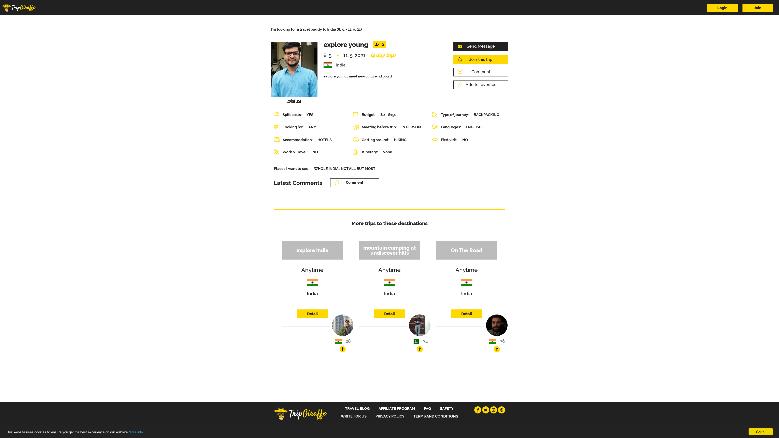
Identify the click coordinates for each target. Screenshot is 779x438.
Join (757, 8)
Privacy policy (390, 416)
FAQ (427, 408)
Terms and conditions (435, 416)
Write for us (354, 416)
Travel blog (357, 408)
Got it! (760, 431)
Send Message (481, 46)
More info (136, 431)
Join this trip (480, 59)
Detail (312, 314)
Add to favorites (481, 84)
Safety (447, 408)
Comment (480, 71)
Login (722, 8)
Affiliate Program (397, 408)
